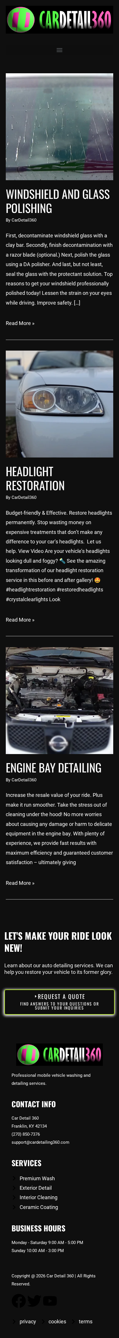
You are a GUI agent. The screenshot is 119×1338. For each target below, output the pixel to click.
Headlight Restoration (35, 478)
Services (26, 1162)
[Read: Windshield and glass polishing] (59, 126)
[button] (59, 50)
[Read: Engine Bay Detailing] (59, 700)
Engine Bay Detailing (53, 767)
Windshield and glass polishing (58, 200)
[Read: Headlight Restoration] (59, 403)
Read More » (20, 323)
